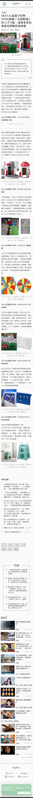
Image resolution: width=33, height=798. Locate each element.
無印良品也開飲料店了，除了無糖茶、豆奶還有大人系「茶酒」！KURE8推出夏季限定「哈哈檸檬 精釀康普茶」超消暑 (17, 512)
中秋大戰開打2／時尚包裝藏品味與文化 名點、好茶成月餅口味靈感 (24, 738)
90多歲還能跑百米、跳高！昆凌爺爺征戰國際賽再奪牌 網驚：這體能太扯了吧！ (18, 606)
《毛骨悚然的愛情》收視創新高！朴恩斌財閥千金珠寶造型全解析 (17, 571)
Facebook (11, 776)
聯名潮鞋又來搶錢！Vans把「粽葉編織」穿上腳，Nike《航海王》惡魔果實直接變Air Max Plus (18, 589)
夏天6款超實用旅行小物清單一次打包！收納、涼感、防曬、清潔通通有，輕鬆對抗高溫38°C (17, 521)
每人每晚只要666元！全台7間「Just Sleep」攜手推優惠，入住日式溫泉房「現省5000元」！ (24, 635)
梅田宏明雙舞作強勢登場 (23, 623)
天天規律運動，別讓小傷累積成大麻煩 (23, 712)
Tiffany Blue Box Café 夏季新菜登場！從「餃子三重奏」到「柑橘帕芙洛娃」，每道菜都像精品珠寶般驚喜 (18, 503)
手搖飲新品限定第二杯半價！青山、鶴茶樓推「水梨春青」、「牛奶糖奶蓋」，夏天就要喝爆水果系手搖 (17, 486)
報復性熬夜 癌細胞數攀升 (23, 701)
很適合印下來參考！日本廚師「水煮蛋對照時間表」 (23, 691)
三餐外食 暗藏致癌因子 (23, 678)
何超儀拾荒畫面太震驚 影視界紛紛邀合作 (24, 748)
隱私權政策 (7, 788)
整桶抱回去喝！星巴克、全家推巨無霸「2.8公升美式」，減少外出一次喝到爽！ (24, 646)
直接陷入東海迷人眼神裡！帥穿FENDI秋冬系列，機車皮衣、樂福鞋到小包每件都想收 (17, 580)
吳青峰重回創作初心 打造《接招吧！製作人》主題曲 (17, 598)
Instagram (24, 776)
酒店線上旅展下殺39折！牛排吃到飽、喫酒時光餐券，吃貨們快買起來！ (23, 727)
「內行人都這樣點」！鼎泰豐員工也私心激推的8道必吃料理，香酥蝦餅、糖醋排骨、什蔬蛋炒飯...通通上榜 (18, 494)
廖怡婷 (17, 30)
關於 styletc (9, 773)
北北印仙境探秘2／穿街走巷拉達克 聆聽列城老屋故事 (24, 657)
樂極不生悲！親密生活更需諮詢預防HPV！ (23, 667)
